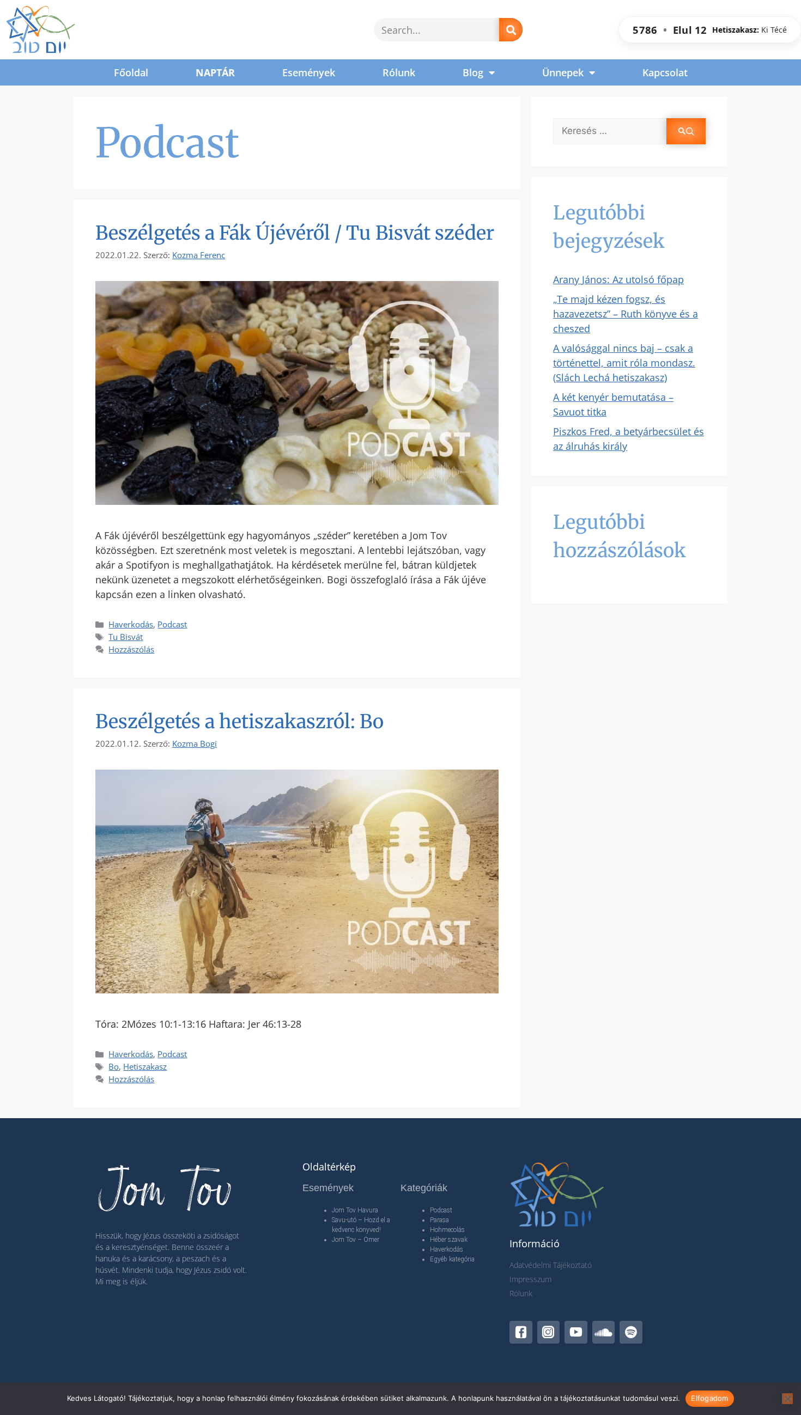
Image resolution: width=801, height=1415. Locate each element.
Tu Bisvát (125, 636)
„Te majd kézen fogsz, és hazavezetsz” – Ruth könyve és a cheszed (625, 313)
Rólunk (399, 72)
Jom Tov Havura (355, 1210)
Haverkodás (130, 624)
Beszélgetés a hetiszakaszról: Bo (239, 722)
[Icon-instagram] (548, 1332)
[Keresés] (511, 29)
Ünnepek (563, 72)
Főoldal (131, 72)
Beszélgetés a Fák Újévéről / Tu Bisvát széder (294, 233)
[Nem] (787, 1398)
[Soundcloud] (603, 1332)
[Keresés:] (609, 131)
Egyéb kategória (452, 1259)
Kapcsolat (665, 72)
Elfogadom (709, 1398)
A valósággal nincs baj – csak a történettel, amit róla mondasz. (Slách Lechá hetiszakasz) (624, 362)
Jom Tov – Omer (355, 1239)
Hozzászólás (131, 649)
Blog (473, 72)
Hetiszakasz (145, 1066)
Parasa (439, 1220)
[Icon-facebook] (520, 1332)
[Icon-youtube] (576, 1332)
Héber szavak (449, 1239)
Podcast (172, 624)
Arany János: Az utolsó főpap (618, 279)
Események (308, 72)
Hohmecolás (447, 1230)
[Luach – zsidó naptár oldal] (709, 29)
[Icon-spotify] (631, 1332)
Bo (113, 1066)
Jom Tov (164, 1190)
